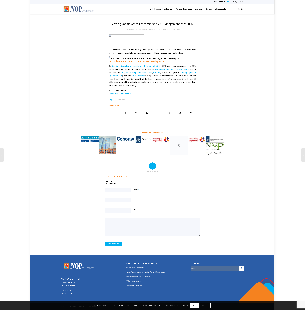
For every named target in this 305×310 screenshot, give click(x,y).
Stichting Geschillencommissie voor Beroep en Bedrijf (136, 66)
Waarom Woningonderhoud (135, 267)
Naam (136, 189)
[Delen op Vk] (169, 113)
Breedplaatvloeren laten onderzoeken (138, 276)
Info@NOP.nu (70, 286)
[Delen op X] (125, 113)
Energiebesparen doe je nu (134, 285)
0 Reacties (144, 29)
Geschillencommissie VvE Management (171, 69)
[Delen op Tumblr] (158, 113)
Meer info (205, 305)
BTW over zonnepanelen (134, 281)
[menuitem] (148, 9)
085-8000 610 (219, 1)
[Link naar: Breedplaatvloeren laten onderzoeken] (90, 139)
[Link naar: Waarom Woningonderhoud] (197, 139)
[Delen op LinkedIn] (147, 113)
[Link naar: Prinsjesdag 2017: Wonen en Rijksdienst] (143, 139)
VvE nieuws (119, 99)
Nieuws (164, 29)
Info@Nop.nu (238, 1)
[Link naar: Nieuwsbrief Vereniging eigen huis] (161, 139)
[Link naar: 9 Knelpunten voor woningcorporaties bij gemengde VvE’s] (107, 145)
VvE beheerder (138, 75)
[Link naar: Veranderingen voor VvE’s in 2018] (179, 145)
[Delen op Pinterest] (136, 113)
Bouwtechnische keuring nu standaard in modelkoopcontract (145, 272)
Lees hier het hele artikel (120, 93)
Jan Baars (176, 29)
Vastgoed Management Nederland (136, 72)
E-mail (136, 200)
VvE (120, 75)
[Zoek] (229, 9)
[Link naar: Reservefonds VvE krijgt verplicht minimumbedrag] (125, 139)
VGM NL (156, 72)
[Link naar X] (239, 9)
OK (194, 305)
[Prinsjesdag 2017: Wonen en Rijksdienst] (303, 155)
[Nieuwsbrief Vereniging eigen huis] (2, 155)
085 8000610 (72, 283)
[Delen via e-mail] (190, 113)
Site (135, 210)
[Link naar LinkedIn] (242, 9)
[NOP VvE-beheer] (78, 9)
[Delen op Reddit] (179, 113)
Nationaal (156, 29)
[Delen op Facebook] (114, 113)
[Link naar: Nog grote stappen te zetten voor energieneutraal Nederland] (215, 145)
